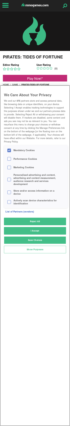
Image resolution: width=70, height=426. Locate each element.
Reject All (35, 221)
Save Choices (35, 240)
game (15, 84)
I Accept (35, 230)
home (6, 84)
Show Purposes (35, 249)
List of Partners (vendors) (19, 211)
